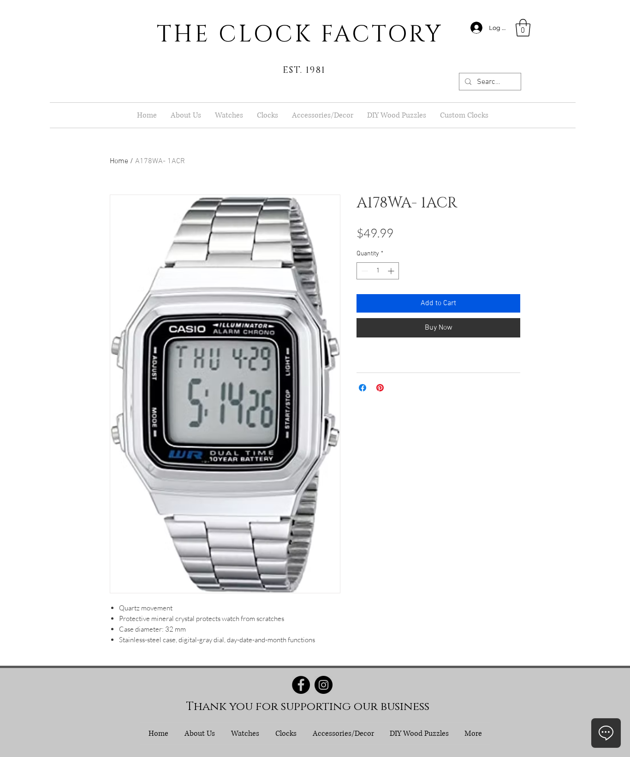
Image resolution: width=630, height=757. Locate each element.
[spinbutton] (377, 271)
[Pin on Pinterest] (380, 387)
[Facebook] (301, 685)
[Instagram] (324, 685)
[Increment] (392, 271)
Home (119, 161)
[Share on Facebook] (362, 387)
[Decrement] (363, 271)
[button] (523, 27)
